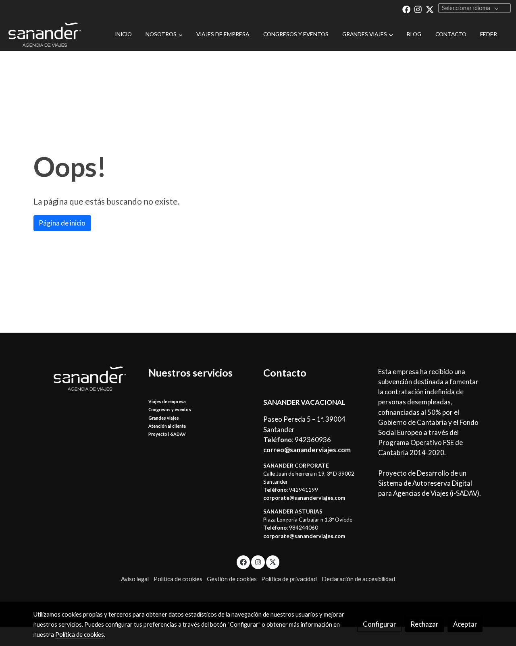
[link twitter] (430, 9)
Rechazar (424, 624)
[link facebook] (406, 9)
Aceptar (465, 624)
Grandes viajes (163, 417)
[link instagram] (418, 9)
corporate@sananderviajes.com (304, 498)
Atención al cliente (167, 426)
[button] (164, 35)
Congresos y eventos (169, 409)
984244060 (303, 527)
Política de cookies (178, 579)
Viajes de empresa (167, 401)
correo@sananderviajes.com (307, 449)
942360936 (313, 439)
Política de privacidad (289, 579)
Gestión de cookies (232, 579)
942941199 (303, 490)
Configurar (379, 624)
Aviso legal (135, 579)
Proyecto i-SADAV (167, 434)
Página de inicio (62, 223)
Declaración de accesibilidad (358, 579)
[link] (44, 35)
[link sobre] (86, 378)
